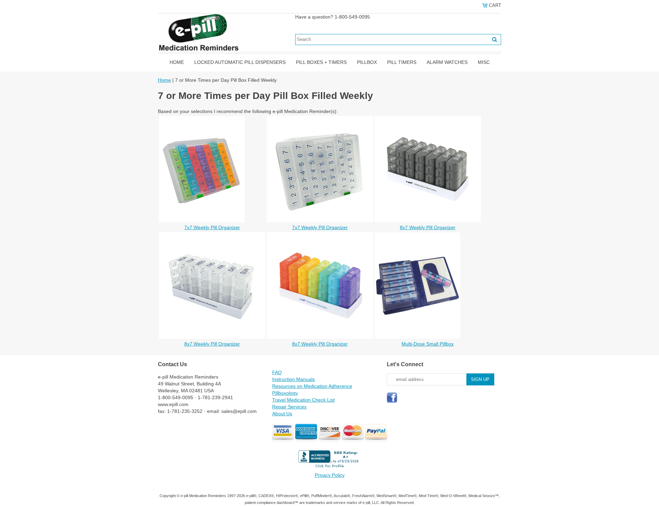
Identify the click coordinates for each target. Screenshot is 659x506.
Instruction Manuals (293, 379)
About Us (282, 413)
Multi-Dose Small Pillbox (428, 344)
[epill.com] (198, 32)
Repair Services (289, 406)
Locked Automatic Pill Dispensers (240, 62)
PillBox (367, 62)
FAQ (277, 372)
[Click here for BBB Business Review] (329, 468)
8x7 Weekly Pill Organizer (427, 227)
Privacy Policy (330, 475)
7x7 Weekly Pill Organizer (212, 227)
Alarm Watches (447, 62)
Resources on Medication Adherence (312, 386)
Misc (484, 62)
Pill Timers (401, 62)
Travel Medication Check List (303, 400)
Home (177, 62)
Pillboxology (285, 393)
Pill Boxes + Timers (321, 62)
